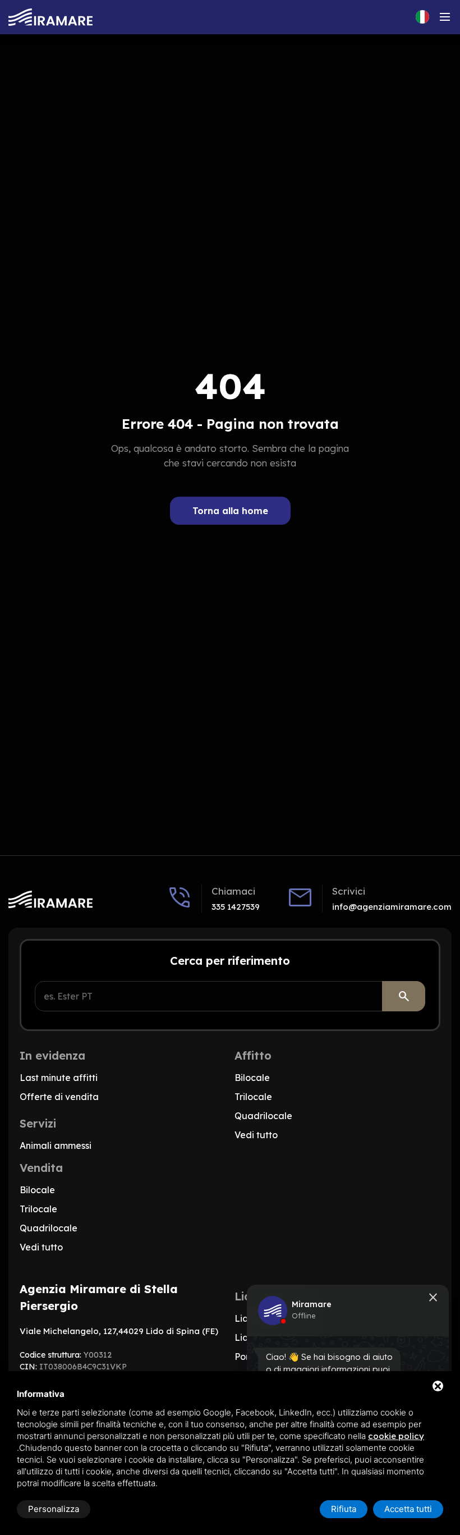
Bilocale (252, 1077)
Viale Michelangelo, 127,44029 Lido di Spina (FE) (119, 1331)
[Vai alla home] (50, 17)
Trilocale (253, 1096)
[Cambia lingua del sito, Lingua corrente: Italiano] (422, 17)
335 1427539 (235, 906)
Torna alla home (230, 510)
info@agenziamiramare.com (392, 906)
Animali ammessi (55, 1145)
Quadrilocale (263, 1115)
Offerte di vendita (59, 1096)
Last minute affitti (59, 1077)
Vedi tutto (256, 1134)
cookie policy (396, 1436)
